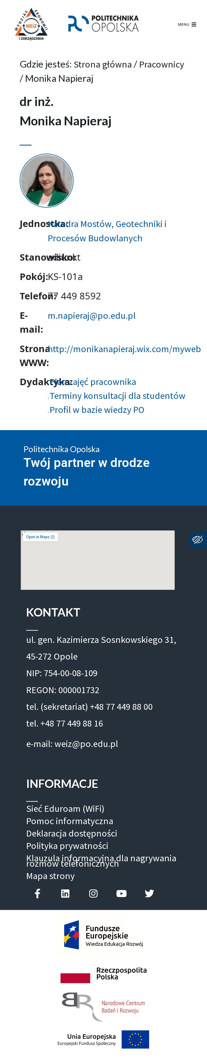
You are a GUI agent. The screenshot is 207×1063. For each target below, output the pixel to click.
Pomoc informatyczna (69, 821)
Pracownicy (161, 64)
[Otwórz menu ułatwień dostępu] (197, 540)
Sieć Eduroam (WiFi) (65, 808)
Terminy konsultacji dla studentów (117, 395)
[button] (183, 24)
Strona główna (103, 64)
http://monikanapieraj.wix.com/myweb (124, 349)
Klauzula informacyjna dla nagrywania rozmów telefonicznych (101, 860)
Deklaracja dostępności (71, 833)
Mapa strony (50, 875)
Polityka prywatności (67, 845)
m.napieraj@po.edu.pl (92, 315)
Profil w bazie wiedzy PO (97, 409)
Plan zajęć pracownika (93, 381)
